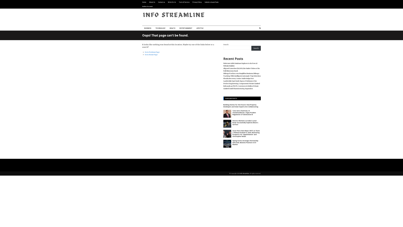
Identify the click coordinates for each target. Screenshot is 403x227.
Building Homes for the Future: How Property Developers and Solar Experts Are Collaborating (240, 106)
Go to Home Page (151, 55)
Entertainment (185, 28)
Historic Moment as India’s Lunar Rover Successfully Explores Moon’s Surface (245, 122)
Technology (160, 28)
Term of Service (184, 2)
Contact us (161, 2)
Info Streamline (244, 173)
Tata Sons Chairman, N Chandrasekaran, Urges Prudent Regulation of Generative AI (244, 112)
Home (144, 2)
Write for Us (172, 2)
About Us (152, 2)
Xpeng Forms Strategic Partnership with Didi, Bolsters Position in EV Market (245, 142)
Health (172, 28)
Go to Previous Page (152, 52)
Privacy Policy (197, 2)
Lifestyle (199, 28)
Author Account (147, 6)
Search (225, 45)
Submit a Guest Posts (212, 2)
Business (147, 28)
